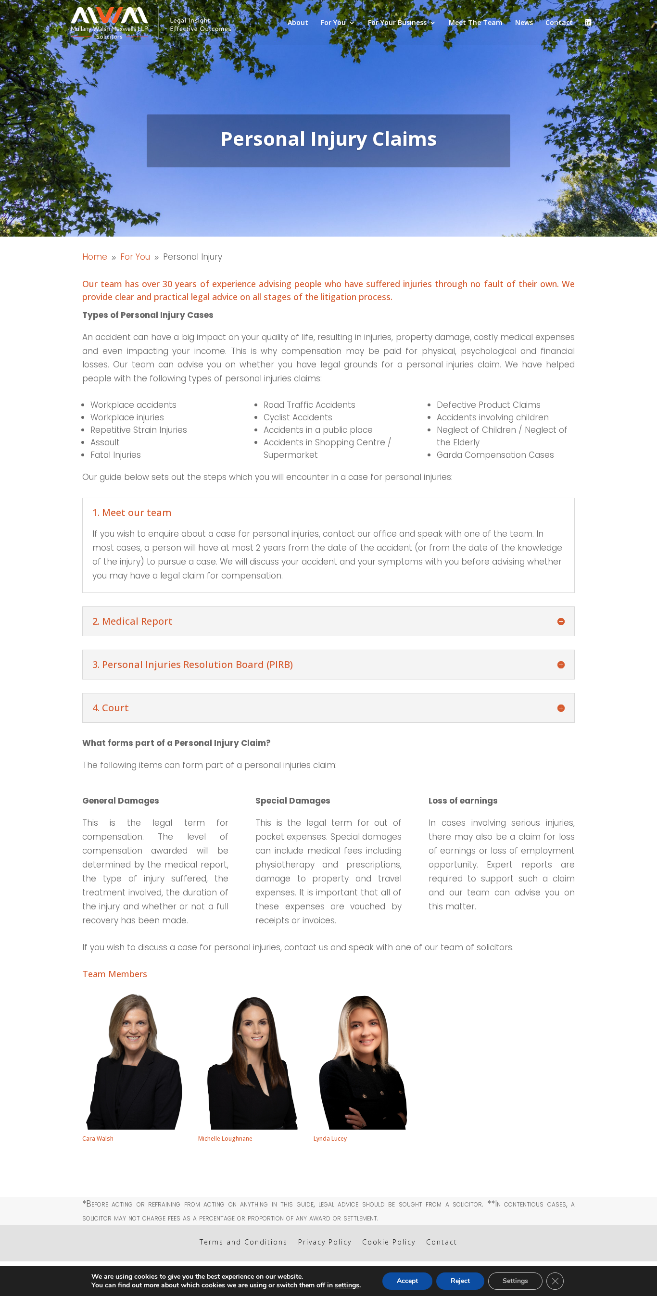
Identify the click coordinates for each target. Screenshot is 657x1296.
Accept (407, 1280)
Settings (515, 1280)
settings (347, 1285)
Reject (460, 1280)
